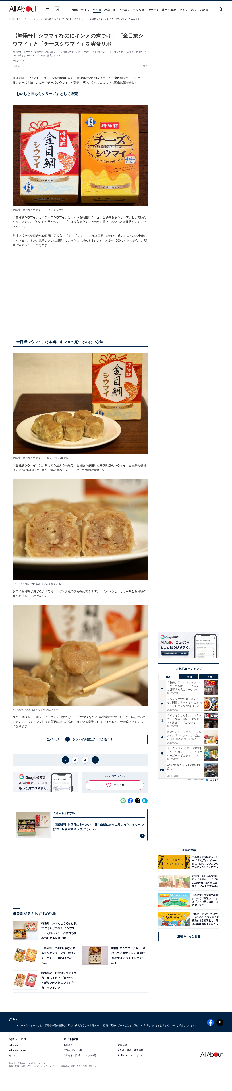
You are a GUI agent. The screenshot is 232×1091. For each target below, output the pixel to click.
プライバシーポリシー (75, 1050)
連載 (75, 9)
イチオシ (13, 1055)
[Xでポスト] (137, 800)
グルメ (97, 9)
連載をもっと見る (188, 936)
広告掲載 (122, 1045)
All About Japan (17, 1050)
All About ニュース (18, 19)
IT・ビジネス (121, 9)
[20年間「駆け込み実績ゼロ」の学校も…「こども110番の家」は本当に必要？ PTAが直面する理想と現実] (204, 881)
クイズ (183, 9)
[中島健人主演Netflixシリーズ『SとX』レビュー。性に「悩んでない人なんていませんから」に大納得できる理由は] (204, 862)
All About (13, 1045)
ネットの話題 (199, 9)
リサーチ (153, 9)
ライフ (85, 9)
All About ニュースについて (131, 1055)
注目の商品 (169, 9)
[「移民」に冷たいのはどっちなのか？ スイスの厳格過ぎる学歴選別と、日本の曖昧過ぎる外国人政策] (204, 919)
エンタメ (138, 9)
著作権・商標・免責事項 (130, 1050)
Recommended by (196, 780)
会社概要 (68, 1045)
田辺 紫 (16, 66)
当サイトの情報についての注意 (79, 1055)
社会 (107, 9)
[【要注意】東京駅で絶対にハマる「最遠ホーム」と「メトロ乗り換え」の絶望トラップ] (204, 900)
